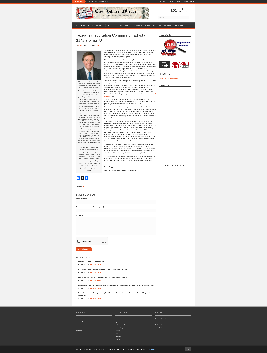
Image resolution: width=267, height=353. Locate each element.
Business (118, 336)
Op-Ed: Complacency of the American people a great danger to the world (104, 277)
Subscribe (178, 2)
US (116, 319)
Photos (119, 25)
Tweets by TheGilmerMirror (168, 78)
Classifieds (179, 25)
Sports (90, 25)
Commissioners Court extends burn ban (100, 1)
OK (188, 349)
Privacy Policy (151, 349)
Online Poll (158, 328)
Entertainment (120, 325)
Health (117, 339)
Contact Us (162, 2)
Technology (119, 328)
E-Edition (170, 2)
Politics (117, 330)
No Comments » (95, 264)
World (117, 334)
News (83, 25)
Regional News (150, 25)
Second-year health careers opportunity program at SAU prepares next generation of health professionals (116, 285)
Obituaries (100, 25)
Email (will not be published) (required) (90, 207)
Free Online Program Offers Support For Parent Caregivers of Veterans (103, 269)
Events (127, 25)
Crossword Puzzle (161, 319)
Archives (186, 2)
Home (76, 25)
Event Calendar (160, 322)
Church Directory (165, 25)
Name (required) (82, 199)
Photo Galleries (160, 325)
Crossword (137, 25)
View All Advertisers (175, 165)
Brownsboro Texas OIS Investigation (91, 261)
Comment (79, 215)
